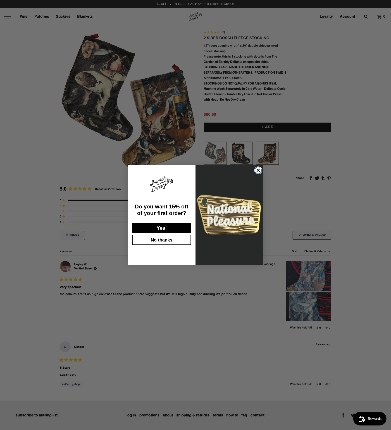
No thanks (161, 239)
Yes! (162, 228)
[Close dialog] (258, 170)
